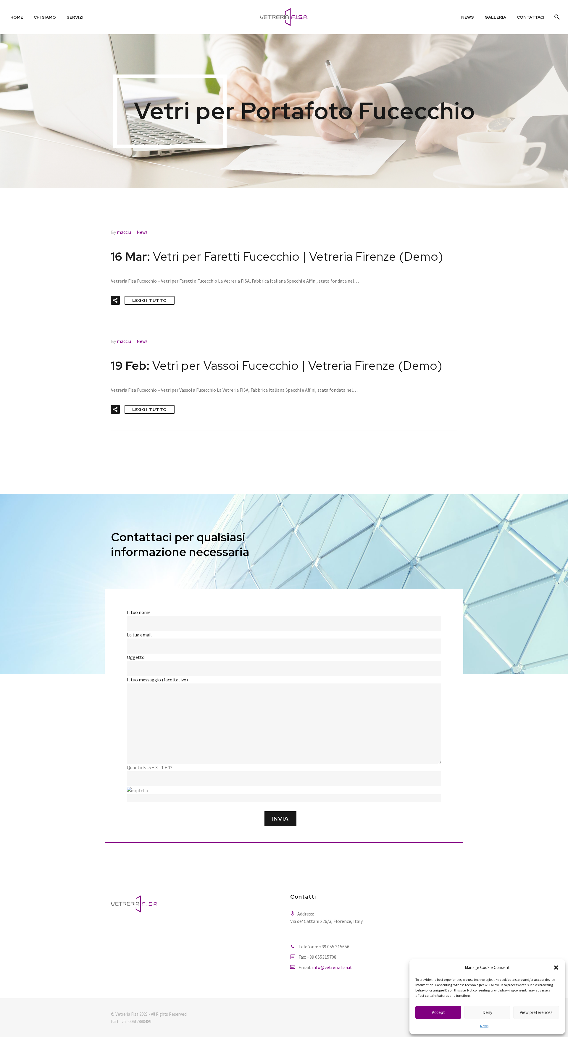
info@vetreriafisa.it (332, 967)
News (484, 1026)
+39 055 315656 (334, 946)
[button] (556, 967)
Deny (487, 1012)
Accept (438, 1012)
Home (16, 17)
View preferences (536, 1012)
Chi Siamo (45, 17)
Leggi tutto (149, 300)
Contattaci (530, 17)
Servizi (75, 17)
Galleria (495, 17)
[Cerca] (556, 17)
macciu (124, 232)
